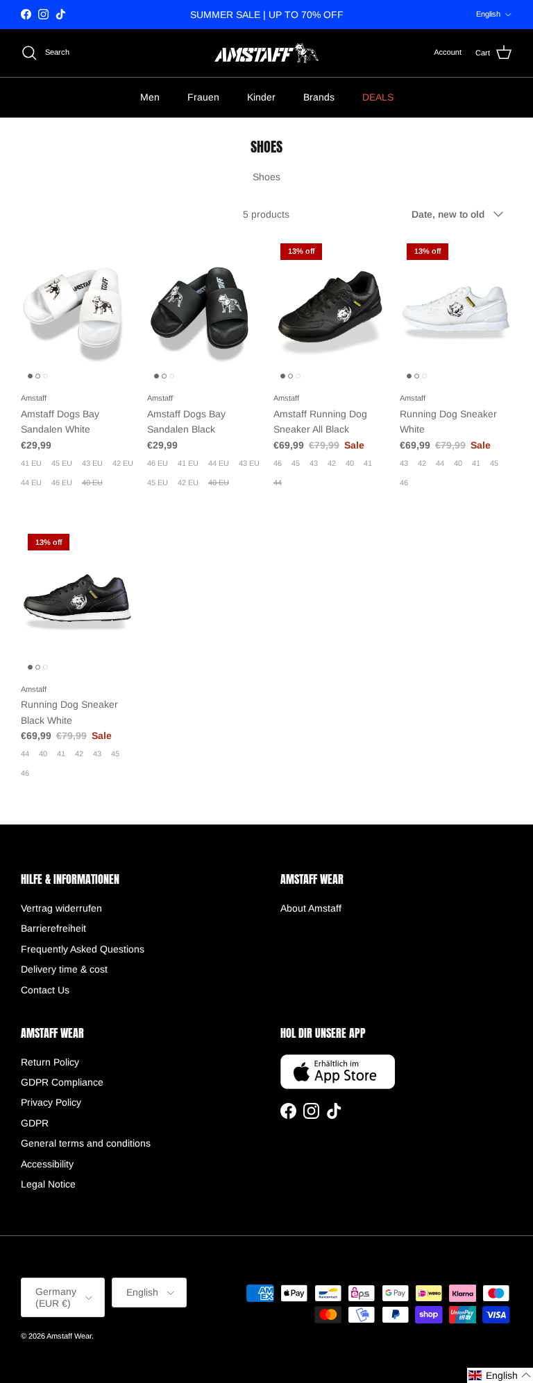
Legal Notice (48, 1184)
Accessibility (47, 1163)
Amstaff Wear (69, 1336)
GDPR (35, 1123)
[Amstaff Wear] (266, 53)
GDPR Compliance (62, 1082)
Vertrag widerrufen (61, 908)
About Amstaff (310, 908)
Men (150, 97)
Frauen (203, 97)
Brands (319, 97)
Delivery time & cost (64, 969)
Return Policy (50, 1062)
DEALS (378, 97)
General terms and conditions (86, 1143)
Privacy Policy (51, 1102)
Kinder (261, 97)
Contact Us (45, 989)
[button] (500, 1375)
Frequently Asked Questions (82, 949)
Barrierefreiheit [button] (53, 928)
